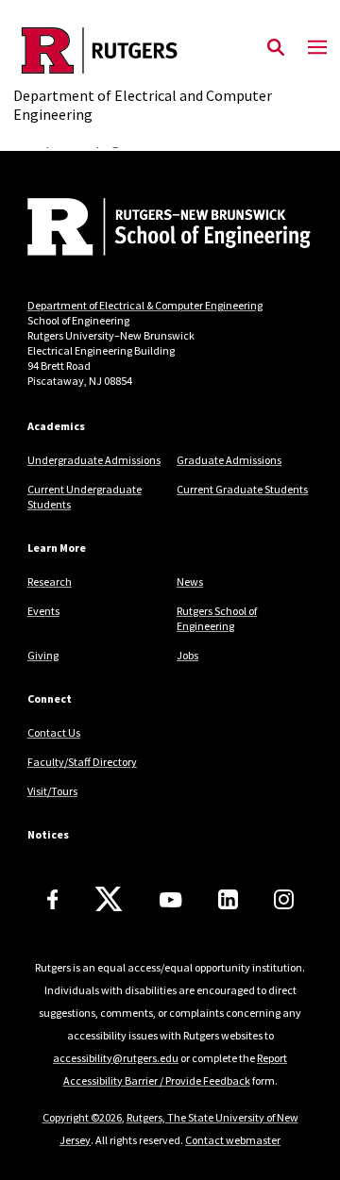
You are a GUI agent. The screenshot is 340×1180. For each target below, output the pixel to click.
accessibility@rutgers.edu (115, 1058)
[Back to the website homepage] (169, 50)
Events (43, 611)
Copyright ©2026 (82, 1117)
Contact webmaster (232, 1140)
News (190, 581)
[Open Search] (276, 48)
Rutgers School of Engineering (217, 618)
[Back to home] (154, 229)
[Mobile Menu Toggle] (317, 48)
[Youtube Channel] (170, 899)
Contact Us (53, 732)
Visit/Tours (52, 791)
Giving (43, 655)
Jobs (187, 655)
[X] (109, 900)
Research (49, 581)
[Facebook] (53, 899)
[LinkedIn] (228, 899)
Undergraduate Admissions (94, 460)
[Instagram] (284, 899)
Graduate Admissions (229, 460)
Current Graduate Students (242, 489)
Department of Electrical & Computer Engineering (145, 305)
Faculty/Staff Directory (82, 762)
